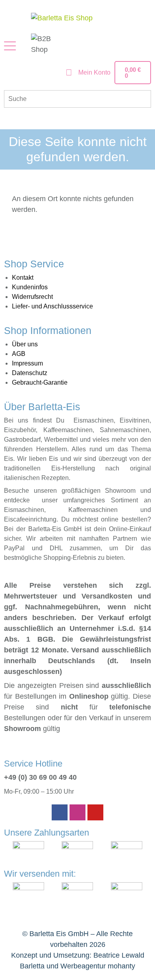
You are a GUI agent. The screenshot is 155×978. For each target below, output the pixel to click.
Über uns (25, 344)
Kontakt (22, 277)
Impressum (27, 363)
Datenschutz (29, 372)
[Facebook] (60, 812)
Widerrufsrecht (32, 296)
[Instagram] (77, 812)
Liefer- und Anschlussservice (52, 306)
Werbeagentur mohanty (97, 966)
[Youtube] (95, 812)
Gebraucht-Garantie (40, 382)
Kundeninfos (30, 287)
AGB (18, 353)
